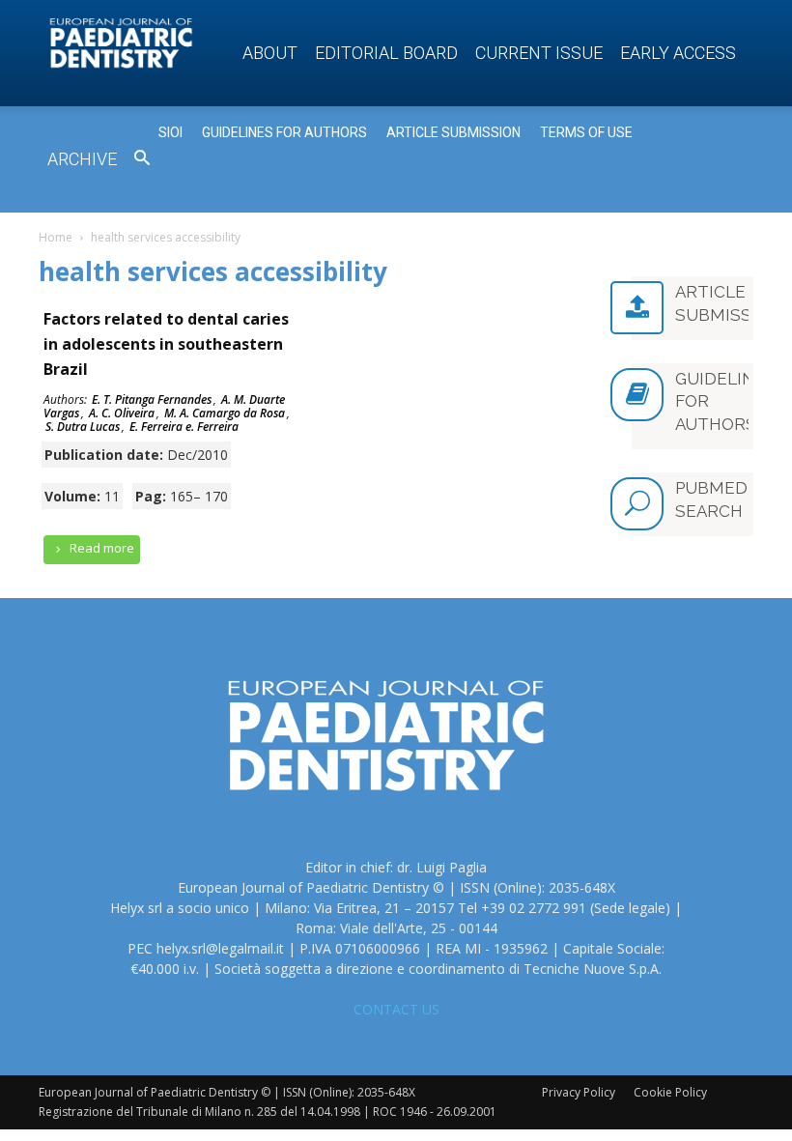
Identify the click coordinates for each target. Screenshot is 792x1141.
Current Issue (539, 53)
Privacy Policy (578, 1092)
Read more (100, 547)
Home (55, 237)
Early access (678, 53)
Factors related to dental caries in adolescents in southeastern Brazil (166, 344)
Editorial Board (386, 53)
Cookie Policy (670, 1092)
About (269, 53)
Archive (82, 159)
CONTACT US (396, 1009)
